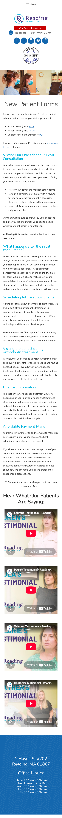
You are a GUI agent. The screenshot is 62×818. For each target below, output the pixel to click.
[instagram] (45, 41)
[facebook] (17, 41)
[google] (24, 41)
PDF (31, 126)
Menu (32, 4)
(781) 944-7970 (40, 32)
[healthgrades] (38, 41)
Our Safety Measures (30, 28)
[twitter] (31, 41)
